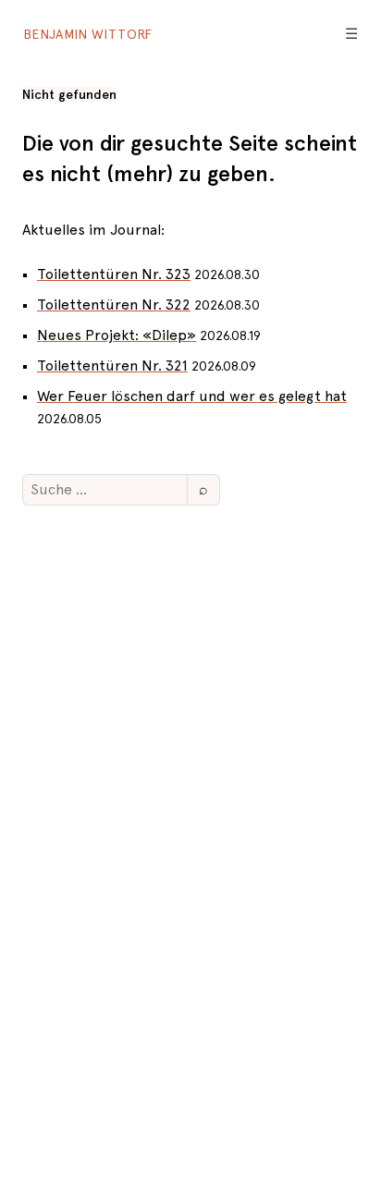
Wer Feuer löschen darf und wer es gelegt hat (192, 396)
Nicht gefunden (69, 94)
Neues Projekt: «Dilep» (116, 335)
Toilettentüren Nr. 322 (113, 304)
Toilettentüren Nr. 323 (113, 274)
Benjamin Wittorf (88, 34)
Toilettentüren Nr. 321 (112, 365)
